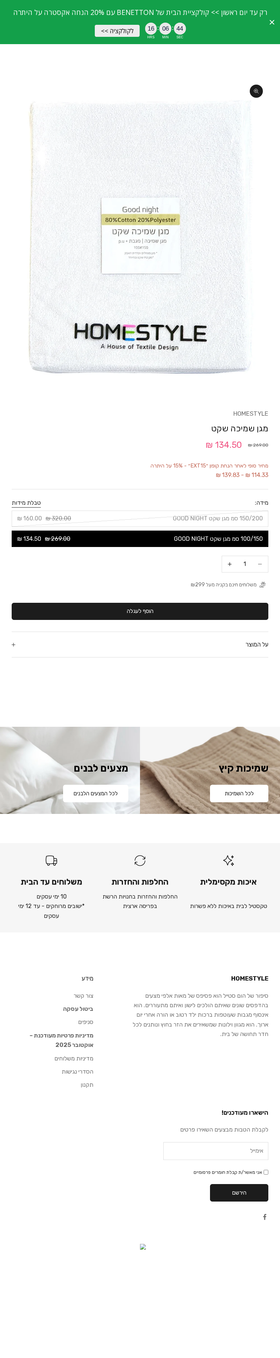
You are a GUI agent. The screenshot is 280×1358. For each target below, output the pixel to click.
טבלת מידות (26, 502)
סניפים (85, 1021)
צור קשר (83, 995)
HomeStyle (250, 413)
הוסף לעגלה (140, 611)
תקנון (87, 1084)
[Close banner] (272, 22)
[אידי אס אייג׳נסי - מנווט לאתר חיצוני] (140, 1280)
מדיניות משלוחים (73, 1058)
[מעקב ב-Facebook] (264, 1217)
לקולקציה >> (117, 31)
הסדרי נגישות (77, 1071)
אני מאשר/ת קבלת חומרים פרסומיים (228, 1172)
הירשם (239, 1193)
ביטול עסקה (78, 1008)
